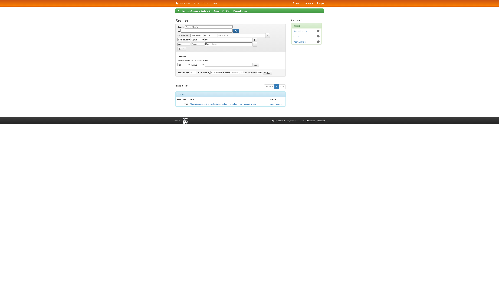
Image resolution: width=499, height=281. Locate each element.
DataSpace (184, 3)
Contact (206, 3)
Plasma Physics (240, 10)
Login (321, 3)
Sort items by (204, 72)
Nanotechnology (300, 31)
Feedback (321, 120)
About (196, 3)
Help (215, 3)
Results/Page (183, 72)
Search (298, 3)
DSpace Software (278, 120)
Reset (181, 48)
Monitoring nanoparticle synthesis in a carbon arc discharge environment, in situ (223, 104)
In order (226, 72)
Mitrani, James (276, 104)
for (179, 31)
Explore (308, 3)
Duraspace (310, 120)
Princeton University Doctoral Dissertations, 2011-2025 (206, 10)
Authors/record (250, 72)
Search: (181, 27)
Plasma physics (300, 41)
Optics (296, 36)
